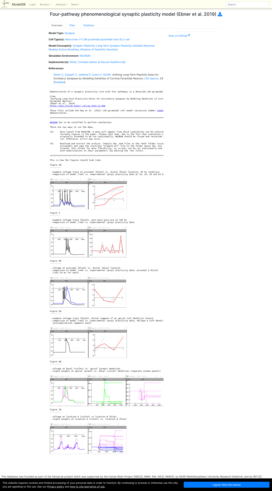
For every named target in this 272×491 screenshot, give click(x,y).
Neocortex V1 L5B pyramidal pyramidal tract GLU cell (97, 39)
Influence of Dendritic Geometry (99, 49)
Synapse (70, 33)
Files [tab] (72, 25)
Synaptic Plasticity (84, 45)
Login (32, 4)
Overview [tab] (56, 25)
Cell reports (151, 78)
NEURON (85, 55)
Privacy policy (55, 486)
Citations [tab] (88, 25)
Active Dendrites (69, 49)
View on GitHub (178, 35)
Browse (45, 4)
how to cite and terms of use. (87, 486)
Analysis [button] (60, 4)
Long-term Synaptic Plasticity (114, 45)
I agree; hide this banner (226, 484)
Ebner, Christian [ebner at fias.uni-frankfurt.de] (97, 62)
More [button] (74, 4)
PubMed (59, 82)
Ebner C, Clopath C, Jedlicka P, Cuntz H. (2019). (82, 74)
